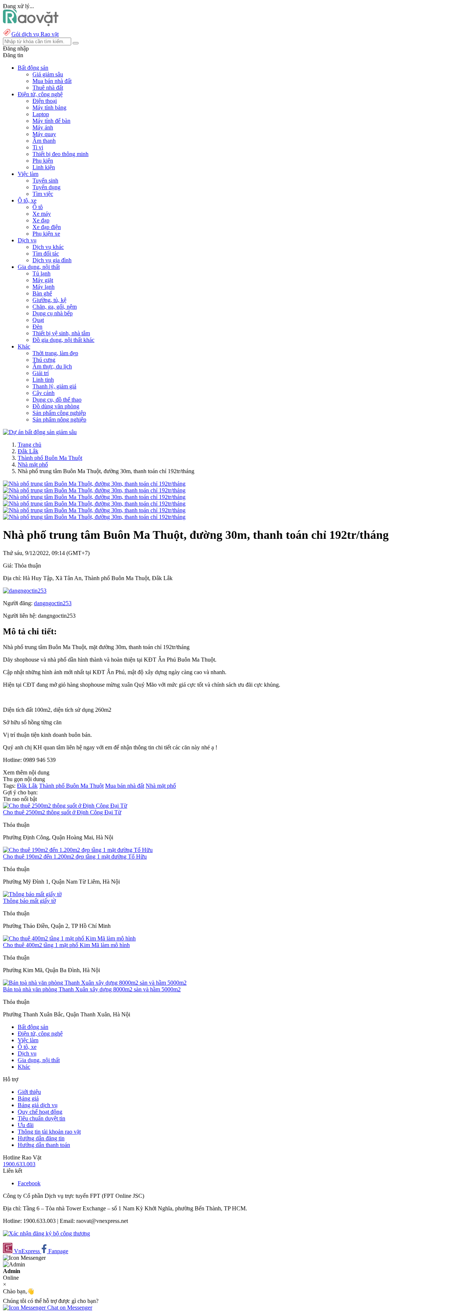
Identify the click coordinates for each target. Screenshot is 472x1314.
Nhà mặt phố (33, 464)
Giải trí (40, 373)
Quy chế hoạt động (40, 1112)
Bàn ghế (42, 293)
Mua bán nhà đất (52, 81)
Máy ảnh (42, 127)
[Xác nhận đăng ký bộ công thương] (46, 1233)
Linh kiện (43, 167)
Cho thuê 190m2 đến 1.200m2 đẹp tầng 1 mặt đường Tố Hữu (75, 856)
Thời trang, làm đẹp (55, 353)
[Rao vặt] (31, 24)
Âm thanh (44, 141)
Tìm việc (42, 194)
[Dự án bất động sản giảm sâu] (40, 432)
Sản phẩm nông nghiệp (59, 419)
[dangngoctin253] (24, 590)
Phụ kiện (42, 160)
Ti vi (37, 147)
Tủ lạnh (41, 273)
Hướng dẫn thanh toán (44, 1145)
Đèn (37, 326)
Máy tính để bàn (51, 121)
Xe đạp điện (46, 227)
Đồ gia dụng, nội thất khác (63, 340)
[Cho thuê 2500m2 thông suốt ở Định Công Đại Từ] (65, 805)
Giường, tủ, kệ (49, 300)
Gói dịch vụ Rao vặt (35, 34)
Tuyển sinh (45, 180)
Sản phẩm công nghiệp (59, 413)
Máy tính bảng (49, 107)
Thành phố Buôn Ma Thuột (50, 458)
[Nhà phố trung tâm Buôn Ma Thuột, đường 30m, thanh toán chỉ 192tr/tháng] (94, 484)
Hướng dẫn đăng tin (41, 1138)
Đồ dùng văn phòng (55, 406)
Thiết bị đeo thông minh (60, 154)
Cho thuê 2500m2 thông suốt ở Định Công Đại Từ (62, 812)
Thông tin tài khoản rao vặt (49, 1131)
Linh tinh (43, 380)
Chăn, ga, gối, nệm (54, 307)
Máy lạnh (43, 287)
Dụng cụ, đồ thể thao (56, 399)
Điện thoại (44, 101)
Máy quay (44, 134)
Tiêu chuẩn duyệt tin (41, 1118)
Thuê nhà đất (47, 87)
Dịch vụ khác (48, 247)
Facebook (29, 1183)
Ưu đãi (26, 1125)
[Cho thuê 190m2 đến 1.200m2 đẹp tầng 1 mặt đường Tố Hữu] (78, 850)
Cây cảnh (43, 393)
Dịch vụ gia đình (52, 260)
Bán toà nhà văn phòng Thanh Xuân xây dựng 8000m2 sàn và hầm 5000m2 (92, 989)
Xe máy (41, 214)
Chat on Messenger (69, 1307)
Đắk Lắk (28, 451)
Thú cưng (43, 360)
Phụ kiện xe (46, 233)
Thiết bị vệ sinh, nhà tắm (61, 333)
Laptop (40, 114)
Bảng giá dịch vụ (38, 1105)
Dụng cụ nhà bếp (52, 313)
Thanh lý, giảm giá (54, 386)
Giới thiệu (29, 1092)
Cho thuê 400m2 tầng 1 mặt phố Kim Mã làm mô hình (66, 945)
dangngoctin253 (53, 603)
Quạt (38, 320)
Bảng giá (28, 1098)
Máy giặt (42, 280)
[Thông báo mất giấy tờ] (32, 894)
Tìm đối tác (45, 253)
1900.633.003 (19, 1164)
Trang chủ (29, 444)
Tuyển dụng (46, 187)
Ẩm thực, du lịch (52, 366)
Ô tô (37, 207)
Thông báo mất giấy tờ (29, 901)
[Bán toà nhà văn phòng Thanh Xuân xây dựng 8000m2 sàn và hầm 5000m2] (95, 983)
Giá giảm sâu (47, 74)
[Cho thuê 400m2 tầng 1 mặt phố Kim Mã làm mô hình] (69, 938)
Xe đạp (40, 220)
